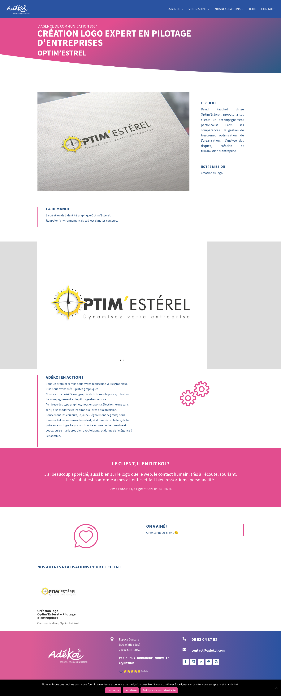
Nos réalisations (227, 9)
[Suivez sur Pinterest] (208, 645)
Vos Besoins (197, 9)
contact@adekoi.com (208, 634)
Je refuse (131, 690)
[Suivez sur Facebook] (186, 645)
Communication (47, 607)
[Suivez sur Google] (216, 645)
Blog (252, 9)
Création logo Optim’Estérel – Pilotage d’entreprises (56, 597)
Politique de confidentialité (159, 690)
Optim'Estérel (69, 607)
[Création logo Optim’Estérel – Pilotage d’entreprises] (58, 575)
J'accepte (113, 690)
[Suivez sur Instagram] (193, 645)
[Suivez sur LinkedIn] (201, 645)
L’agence (173, 9)
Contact (268, 9)
